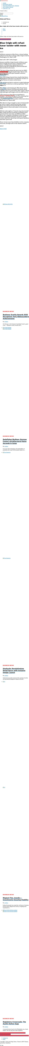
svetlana (6, 321)
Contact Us (6, 22)
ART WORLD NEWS (8, 7)
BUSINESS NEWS (7, 4)
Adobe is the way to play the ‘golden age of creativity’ (14, 1035)
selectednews (3, 75)
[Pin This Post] (16, 32)
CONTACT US (6, 8)
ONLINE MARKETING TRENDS (11, 5)
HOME (4, 3)
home (4, 23)
